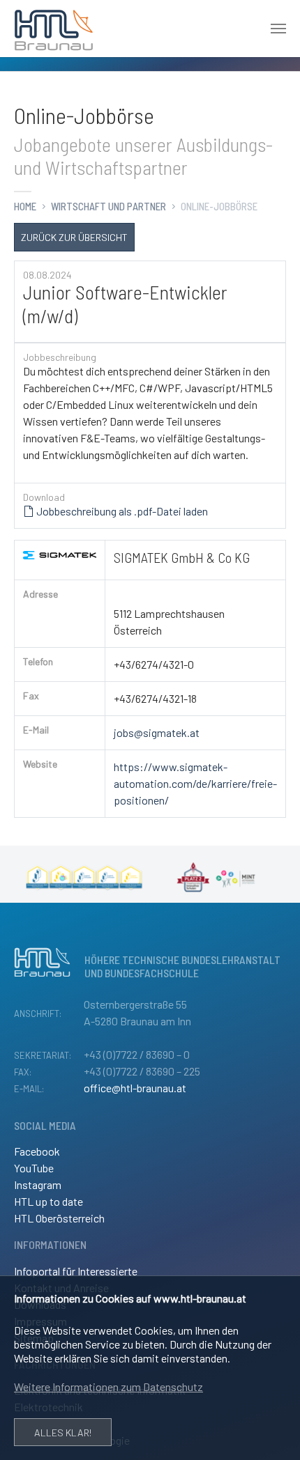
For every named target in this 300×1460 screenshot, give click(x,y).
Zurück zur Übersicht (74, 237)
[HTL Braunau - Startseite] (53, 28)
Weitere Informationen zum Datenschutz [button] (108, 1386)
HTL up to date (48, 1201)
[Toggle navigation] (278, 28)
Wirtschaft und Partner (108, 206)
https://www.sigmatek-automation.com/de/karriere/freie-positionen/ (195, 783)
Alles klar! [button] (62, 1432)
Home (25, 206)
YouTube (34, 1167)
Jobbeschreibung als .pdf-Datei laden (121, 511)
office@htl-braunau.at (135, 1087)
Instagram (37, 1184)
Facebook (37, 1151)
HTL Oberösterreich (59, 1218)
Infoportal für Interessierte (75, 1271)
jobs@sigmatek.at (157, 732)
